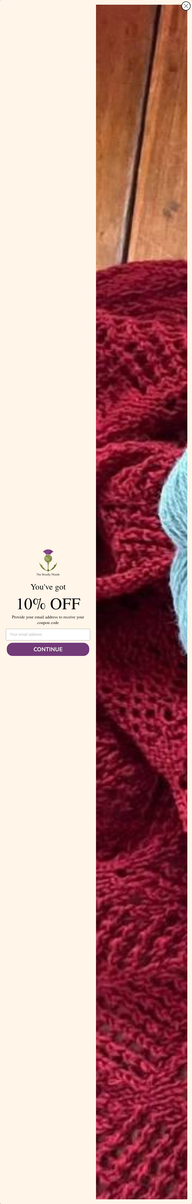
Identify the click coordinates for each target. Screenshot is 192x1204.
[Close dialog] (186, 6)
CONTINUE (48, 649)
